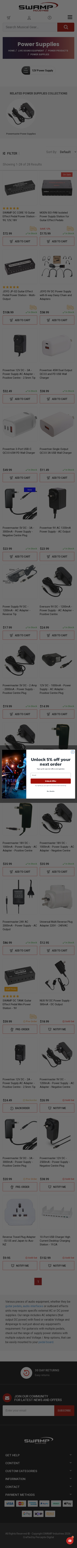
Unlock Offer (50, 780)
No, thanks (50, 791)
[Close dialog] (72, 751)
